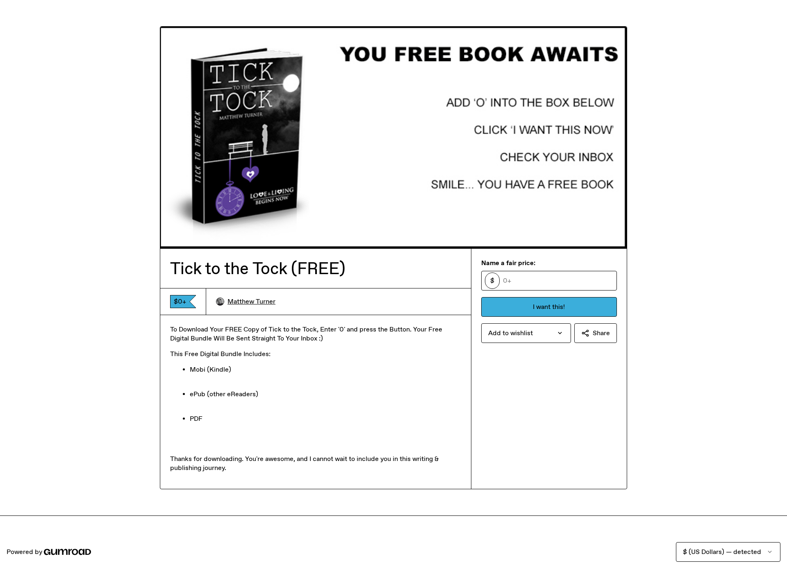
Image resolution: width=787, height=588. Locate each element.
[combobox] (526, 333)
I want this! (549, 307)
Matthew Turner (251, 301)
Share (601, 333)
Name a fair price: (508, 263)
